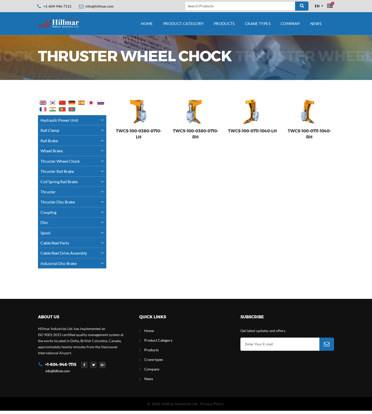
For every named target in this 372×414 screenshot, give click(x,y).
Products (224, 23)
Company (290, 23)
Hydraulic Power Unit (59, 120)
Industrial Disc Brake (58, 263)
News (316, 23)
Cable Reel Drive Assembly (63, 253)
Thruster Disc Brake (57, 201)
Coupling (48, 212)
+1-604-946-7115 (57, 6)
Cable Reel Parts (54, 242)
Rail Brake (49, 140)
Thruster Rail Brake (57, 171)
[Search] (301, 6)
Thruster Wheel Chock (60, 161)
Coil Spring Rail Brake (59, 181)
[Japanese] (91, 102)
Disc (44, 222)
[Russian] (100, 102)
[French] (43, 109)
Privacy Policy (212, 404)
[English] (43, 102)
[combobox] (319, 6)
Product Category (183, 23)
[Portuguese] (62, 109)
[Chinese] (62, 102)
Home (147, 23)
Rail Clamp (49, 130)
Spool (45, 232)
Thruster (48, 191)
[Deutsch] (71, 102)
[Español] (81, 102)
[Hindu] (52, 109)
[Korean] (52, 102)
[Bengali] (71, 109)
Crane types (258, 23)
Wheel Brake (51, 150)
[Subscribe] (326, 344)
